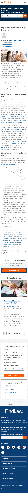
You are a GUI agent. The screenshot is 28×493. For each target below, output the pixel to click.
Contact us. (19, 424)
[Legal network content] (25, 478)
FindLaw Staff (10, 306)
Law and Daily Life (10, 22)
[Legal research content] (25, 473)
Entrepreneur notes (7, 147)
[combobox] (14, 369)
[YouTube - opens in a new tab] (8, 447)
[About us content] (25, 458)
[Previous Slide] (5, 333)
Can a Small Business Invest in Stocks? (12, 302)
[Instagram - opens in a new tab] (18, 447)
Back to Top (15, 404)
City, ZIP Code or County (11, 365)
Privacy (8, 487)
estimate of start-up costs (15, 67)
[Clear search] (22, 369)
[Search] (25, 2)
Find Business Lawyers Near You (12, 230)
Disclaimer (15, 487)
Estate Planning (9, 389)
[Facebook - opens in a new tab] (2, 447)
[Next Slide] (23, 333)
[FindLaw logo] (9, 2)
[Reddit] (24, 447)
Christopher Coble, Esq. (16, 40)
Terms (2, 487)
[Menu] (2, 2)
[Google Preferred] (2, 452)
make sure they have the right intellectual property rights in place (13, 116)
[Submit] (25, 437)
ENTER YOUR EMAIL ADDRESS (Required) (12, 434)
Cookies (23, 487)
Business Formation (10, 392)
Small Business (20, 22)
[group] (14, 307)
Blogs (2, 22)
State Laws (8, 395)
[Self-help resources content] (25, 468)
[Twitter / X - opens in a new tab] (13, 447)
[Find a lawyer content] (25, 463)
